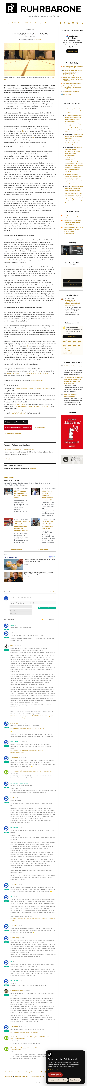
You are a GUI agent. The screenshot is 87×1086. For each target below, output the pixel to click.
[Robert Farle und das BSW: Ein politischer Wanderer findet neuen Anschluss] (35, 491)
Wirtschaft (28, 22)
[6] (50, 276)
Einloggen (33, 468)
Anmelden (53, 592)
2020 (74, 345)
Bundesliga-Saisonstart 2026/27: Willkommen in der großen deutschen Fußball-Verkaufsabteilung (73, 73)
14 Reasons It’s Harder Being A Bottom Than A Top (32, 406)
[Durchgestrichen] (18, 603)
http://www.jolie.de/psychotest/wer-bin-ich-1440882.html (27, 728)
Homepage (7, 22)
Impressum (8, 1076)
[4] (44, 178)
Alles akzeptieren (55, 1075)
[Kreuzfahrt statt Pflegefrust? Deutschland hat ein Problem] (35, 522)
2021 (69, 345)
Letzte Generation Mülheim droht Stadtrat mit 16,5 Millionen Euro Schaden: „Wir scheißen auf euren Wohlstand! (73, 380)
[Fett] (11, 603)
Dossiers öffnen (67, 351)
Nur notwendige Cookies (57, 1080)
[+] (33, 603)
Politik (14, 22)
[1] (28, 99)
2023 (79, 341)
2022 (64, 345)
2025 (69, 341)
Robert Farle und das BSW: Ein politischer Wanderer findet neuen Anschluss (48, 495)
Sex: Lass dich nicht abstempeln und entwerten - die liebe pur (31, 771)
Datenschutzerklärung (21, 1076)
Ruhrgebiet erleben (31, 1072)
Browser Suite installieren (72, 285)
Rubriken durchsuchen (69, 349)
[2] (23, 131)
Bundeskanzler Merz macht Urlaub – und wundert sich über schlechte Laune (74, 111)
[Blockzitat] (25, 603)
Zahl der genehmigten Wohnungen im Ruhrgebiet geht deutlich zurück (72, 87)
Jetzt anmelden (72, 51)
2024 (74, 341)
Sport (41, 22)
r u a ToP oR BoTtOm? (18, 413)
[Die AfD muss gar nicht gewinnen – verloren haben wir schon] (8, 491)
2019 (79, 345)
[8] (9, 348)
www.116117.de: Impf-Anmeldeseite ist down (70, 395)
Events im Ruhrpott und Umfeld (14, 1072)
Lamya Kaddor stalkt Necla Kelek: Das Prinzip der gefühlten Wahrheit (74, 129)
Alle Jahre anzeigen (68, 353)
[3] (33, 137)
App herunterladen (72, 281)
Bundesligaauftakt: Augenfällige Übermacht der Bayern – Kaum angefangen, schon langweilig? (73, 303)
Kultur (35, 22)
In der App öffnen (40, 428)
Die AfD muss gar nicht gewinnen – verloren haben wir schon (73, 67)
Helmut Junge (15, 937)
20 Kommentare (38, 39)
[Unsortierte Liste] (23, 603)
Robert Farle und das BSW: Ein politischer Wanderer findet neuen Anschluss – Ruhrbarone (74, 195)
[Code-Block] (28, 603)
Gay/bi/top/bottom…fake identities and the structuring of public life (29, 373)
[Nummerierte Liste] (21, 603)
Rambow (13, 798)
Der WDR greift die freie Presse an (73, 367)
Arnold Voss (14, 723)
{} (30, 603)
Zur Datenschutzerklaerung (57, 1070)
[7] (28, 346)
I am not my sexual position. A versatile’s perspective (32, 389)
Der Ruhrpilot (67, 94)
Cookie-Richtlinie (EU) (37, 1076)
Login (47, 22)
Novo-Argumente (37, 380)
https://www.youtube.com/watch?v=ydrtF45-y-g (24, 1032)
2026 (64, 341)
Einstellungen (74, 1080)
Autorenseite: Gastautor (13, 433)
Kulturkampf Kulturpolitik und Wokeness (19, 449)
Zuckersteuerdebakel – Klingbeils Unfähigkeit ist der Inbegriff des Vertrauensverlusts (22, 526)
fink (11, 645)
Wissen (20, 22)
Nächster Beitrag (43, 549)
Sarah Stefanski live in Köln (71, 91)
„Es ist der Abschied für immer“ (72, 83)
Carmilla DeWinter (16, 990)
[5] (10, 260)
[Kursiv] (14, 603)
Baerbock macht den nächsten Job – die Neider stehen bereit (74, 136)
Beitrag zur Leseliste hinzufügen (16, 422)
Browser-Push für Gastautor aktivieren (18, 428)
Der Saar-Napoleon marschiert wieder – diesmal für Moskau (74, 200)
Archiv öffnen (72, 336)
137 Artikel (8, 459)
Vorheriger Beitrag (16, 549)
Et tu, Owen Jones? (19, 404)
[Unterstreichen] (16, 603)
